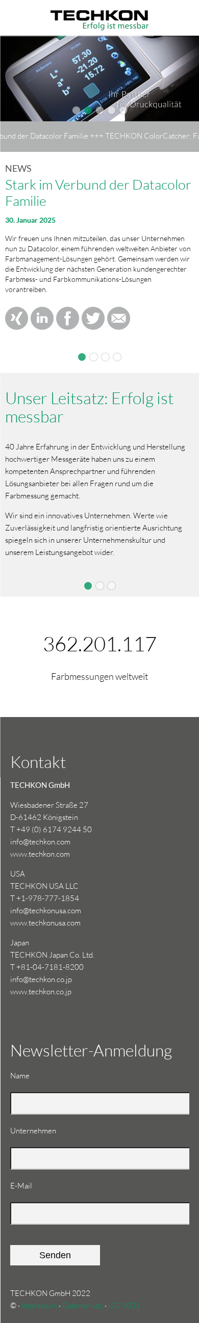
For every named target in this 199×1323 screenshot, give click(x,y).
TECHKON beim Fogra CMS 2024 (105, 357)
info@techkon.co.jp (41, 979)
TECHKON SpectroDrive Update (117, 357)
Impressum (39, 1305)
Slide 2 (100, 586)
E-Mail (26, 1185)
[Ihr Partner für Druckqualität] (99, 10)
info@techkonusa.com (45, 910)
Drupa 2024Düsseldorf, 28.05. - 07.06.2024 (93, 357)
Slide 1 (88, 586)
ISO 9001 (124, 1305)
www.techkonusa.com (45, 923)
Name (26, 1075)
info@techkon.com (40, 841)
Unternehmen (33, 1130)
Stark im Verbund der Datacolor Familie (82, 357)
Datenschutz (82, 1305)
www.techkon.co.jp (40, 991)
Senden (55, 1255)
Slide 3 (111, 586)
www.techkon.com (40, 854)
